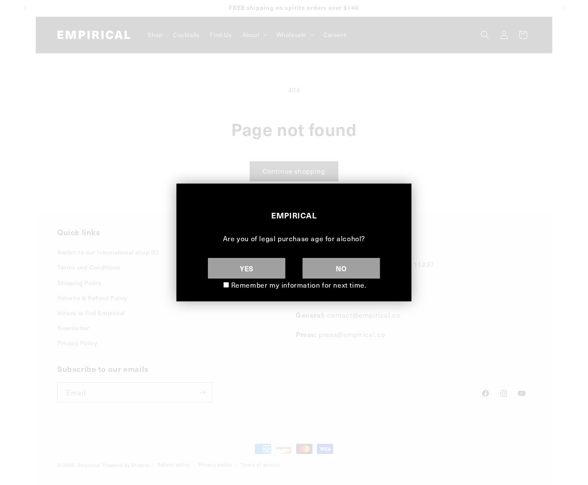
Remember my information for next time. (299, 284)
